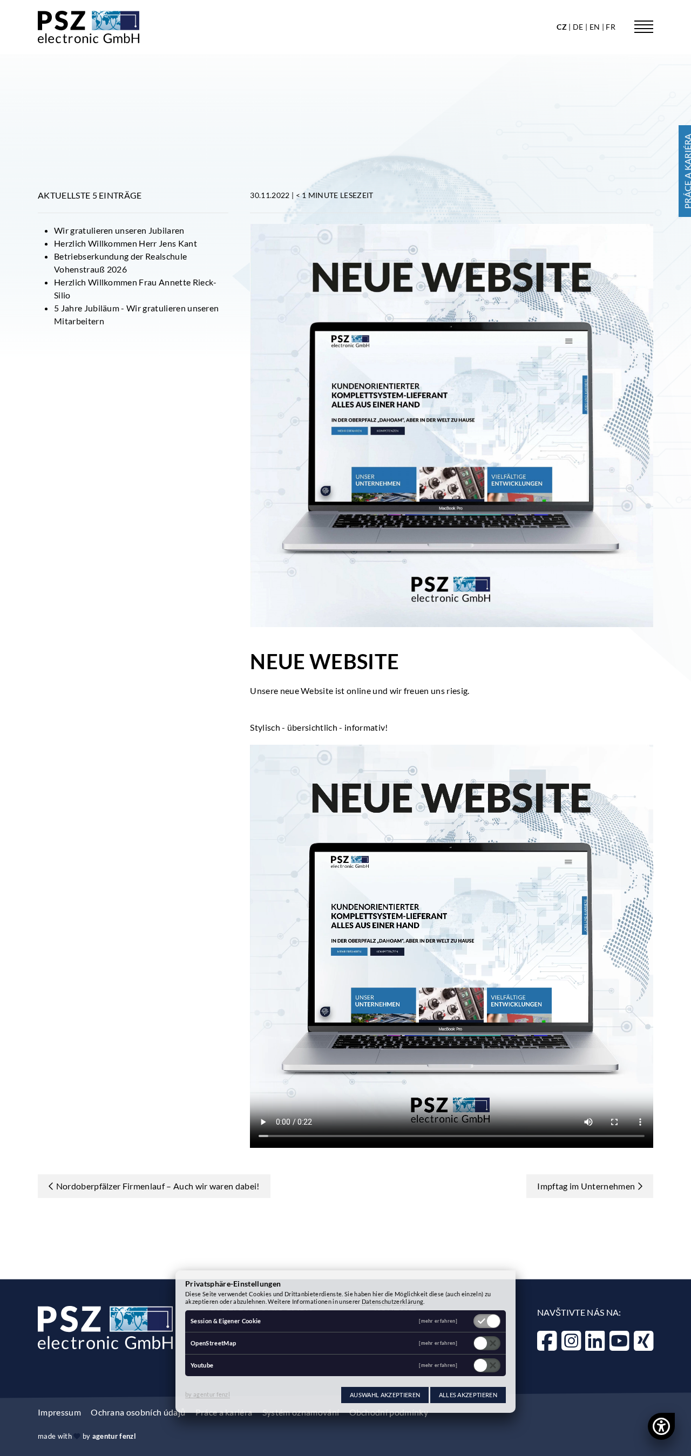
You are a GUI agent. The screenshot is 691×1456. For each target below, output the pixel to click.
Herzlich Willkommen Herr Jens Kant (125, 243)
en (596, 26)
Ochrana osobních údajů (138, 1412)
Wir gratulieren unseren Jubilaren (119, 230)
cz (562, 26)
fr (610, 26)
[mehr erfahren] (438, 1321)
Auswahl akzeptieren (385, 1394)
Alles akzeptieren (468, 1394)
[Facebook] (547, 1340)
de (579, 26)
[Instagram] (571, 1340)
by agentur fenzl (207, 1394)
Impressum (59, 1412)
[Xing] (643, 1340)
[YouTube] (619, 1340)
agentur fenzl (114, 1436)
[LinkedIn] (595, 1340)
